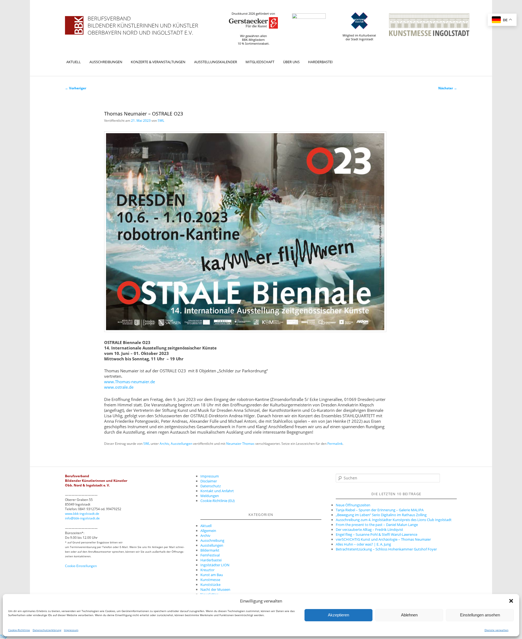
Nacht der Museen (215, 589)
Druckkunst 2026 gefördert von (253, 14)
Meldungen (209, 495)
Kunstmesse (210, 579)
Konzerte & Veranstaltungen (158, 61)
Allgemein (208, 530)
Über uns (291, 61)
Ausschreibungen (105, 61)
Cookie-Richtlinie (19, 630)
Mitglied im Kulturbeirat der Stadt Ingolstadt (359, 37)
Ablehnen (409, 615)
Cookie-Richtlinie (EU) (217, 500)
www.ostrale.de (118, 387)
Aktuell (73, 61)
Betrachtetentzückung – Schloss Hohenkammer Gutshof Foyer (386, 549)
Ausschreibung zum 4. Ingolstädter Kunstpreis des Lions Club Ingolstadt (394, 519)
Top (3, 636)
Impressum (71, 630)
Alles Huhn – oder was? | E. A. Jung (363, 544)
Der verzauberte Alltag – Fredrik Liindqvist (369, 529)
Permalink (335, 443)
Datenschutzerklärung (47, 630)
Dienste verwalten (496, 630)
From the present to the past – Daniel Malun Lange (377, 524)
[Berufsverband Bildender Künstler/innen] (74, 25)
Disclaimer (208, 481)
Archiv (164, 443)
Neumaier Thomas (240, 443)
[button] (511, 601)
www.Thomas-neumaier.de (129, 381)
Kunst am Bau (211, 574)
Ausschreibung (212, 540)
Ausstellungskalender (215, 61)
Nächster (447, 88)
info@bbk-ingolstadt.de (82, 518)
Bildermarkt (209, 550)
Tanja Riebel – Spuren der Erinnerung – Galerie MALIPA (380, 509)
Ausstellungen (181, 443)
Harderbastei (320, 61)
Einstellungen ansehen (480, 615)
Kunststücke (210, 584)
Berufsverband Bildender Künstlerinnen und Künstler (143, 22)
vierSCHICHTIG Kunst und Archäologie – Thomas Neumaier (383, 539)
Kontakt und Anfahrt (217, 490)
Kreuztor (207, 569)
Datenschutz (210, 485)
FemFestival (210, 555)
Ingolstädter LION (214, 564)
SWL (161, 120)
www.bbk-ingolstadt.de (82, 513)
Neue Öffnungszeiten (353, 505)
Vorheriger (75, 88)
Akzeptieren (338, 615)
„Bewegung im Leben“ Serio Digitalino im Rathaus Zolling (381, 514)
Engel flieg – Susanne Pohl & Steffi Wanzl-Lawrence (376, 534)
